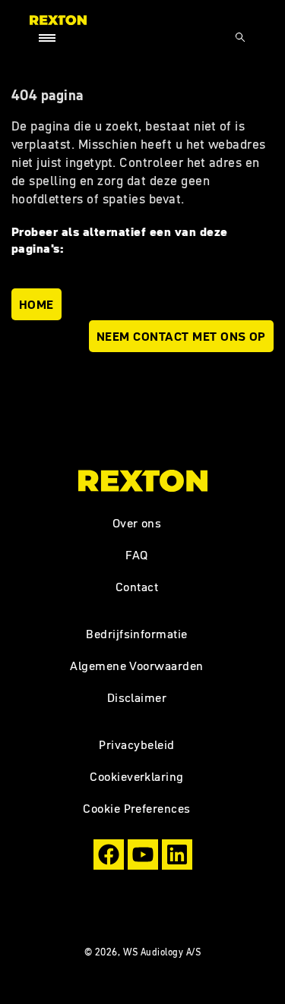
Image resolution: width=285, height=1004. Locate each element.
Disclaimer (137, 697)
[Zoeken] (240, 37)
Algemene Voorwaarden (137, 665)
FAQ (136, 554)
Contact (137, 586)
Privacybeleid (136, 744)
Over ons (137, 523)
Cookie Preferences (137, 808)
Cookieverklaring (137, 776)
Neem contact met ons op (181, 336)
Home (36, 304)
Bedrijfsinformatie (137, 633)
